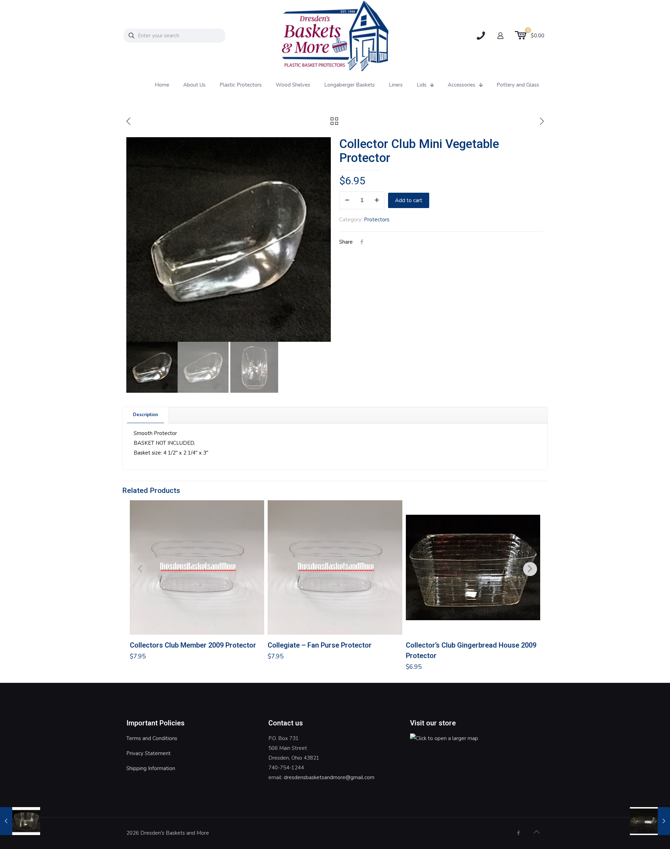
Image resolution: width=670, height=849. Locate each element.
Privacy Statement (148, 753)
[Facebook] (518, 832)
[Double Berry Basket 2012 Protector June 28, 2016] (650, 821)
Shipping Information (150, 768)
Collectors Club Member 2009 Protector (193, 645)
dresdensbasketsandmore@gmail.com (329, 777)
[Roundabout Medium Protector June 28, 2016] (20, 821)
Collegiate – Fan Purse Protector (320, 645)
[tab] (145, 415)
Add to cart (408, 200)
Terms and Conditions (151, 738)
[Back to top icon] (536, 832)
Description (145, 415)
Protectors (376, 219)
